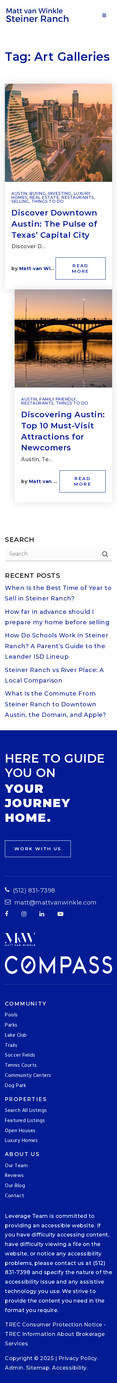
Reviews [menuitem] (14, 1175)
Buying (38, 193)
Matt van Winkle (40, 268)
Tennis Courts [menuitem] (21, 1065)
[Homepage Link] (38, 14)
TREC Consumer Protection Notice (53, 1325)
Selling (20, 201)
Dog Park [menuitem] (15, 1085)
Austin (19, 193)
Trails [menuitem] (11, 1045)
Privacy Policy (77, 1358)
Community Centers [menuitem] (28, 1075)
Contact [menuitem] (14, 1196)
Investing (60, 193)
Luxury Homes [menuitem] (21, 1140)
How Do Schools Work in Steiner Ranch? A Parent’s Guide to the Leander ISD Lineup (56, 646)
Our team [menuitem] (16, 1166)
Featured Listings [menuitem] (25, 1120)
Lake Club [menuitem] (16, 1035)
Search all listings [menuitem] (26, 1110)
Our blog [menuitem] (15, 1186)
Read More (80, 268)
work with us (37, 848)
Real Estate (44, 197)
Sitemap (38, 1368)
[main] (58, 365)
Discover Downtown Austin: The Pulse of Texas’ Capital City (54, 223)
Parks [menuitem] (11, 1025)
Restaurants (77, 197)
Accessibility (69, 1368)
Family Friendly (57, 399)
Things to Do (48, 201)
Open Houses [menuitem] (20, 1131)
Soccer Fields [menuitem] (20, 1055)
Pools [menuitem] (11, 1015)
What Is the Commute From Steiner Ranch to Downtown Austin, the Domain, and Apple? (55, 704)
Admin (14, 1368)
